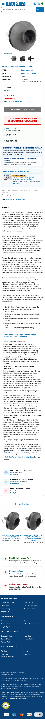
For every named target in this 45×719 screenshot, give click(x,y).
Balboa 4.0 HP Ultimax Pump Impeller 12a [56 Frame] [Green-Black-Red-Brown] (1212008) (33, 537)
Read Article (16, 183)
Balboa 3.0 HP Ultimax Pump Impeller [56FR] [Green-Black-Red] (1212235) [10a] (11, 536)
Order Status (27, 636)
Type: (4, 70)
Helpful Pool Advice (30, 624)
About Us (26, 621)
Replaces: (6, 79)
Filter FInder (5, 606)
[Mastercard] (21, 714)
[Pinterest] (11, 195)
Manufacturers (6, 624)
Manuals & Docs (29, 609)
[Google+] (14, 195)
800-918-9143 (18, 101)
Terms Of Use (6, 639)
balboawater (10, 199)
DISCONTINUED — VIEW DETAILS (12, 541)
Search (39, 9)
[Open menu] (3, 3)
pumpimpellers (20, 199)
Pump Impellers (27, 70)
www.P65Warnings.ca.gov (18, 698)
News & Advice (6, 612)
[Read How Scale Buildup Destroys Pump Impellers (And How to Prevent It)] (8, 177)
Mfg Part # (6, 76)
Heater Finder (28, 603)
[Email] (2, 195)
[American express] (14, 714)
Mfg (4, 73)
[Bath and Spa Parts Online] (16, 3)
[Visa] (6, 714)
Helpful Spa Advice (7, 627)
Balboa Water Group (28, 73)
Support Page (6, 609)
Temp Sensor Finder (30, 606)
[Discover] (29, 714)
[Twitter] (8, 195)
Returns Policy (6, 642)
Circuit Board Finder (8, 603)
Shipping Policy (6, 636)
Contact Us (5, 621)
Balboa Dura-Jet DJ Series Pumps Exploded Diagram (20, 159)
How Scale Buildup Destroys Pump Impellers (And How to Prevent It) (23, 178)
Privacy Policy (28, 639)
